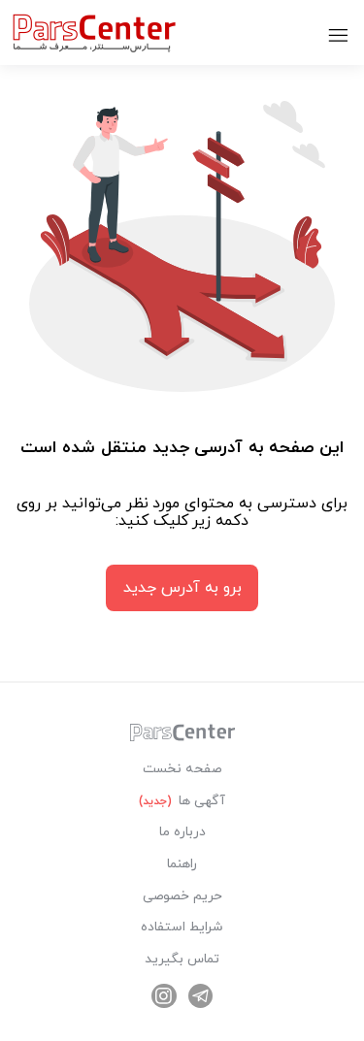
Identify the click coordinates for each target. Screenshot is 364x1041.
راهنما (182, 864)
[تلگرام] (201, 996)
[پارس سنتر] (182, 738)
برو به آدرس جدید (182, 588)
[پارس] (95, 32)
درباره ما (182, 832)
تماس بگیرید (182, 959)
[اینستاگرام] (164, 996)
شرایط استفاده (182, 927)
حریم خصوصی (182, 896)
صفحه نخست (182, 769)
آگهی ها (182, 801)
